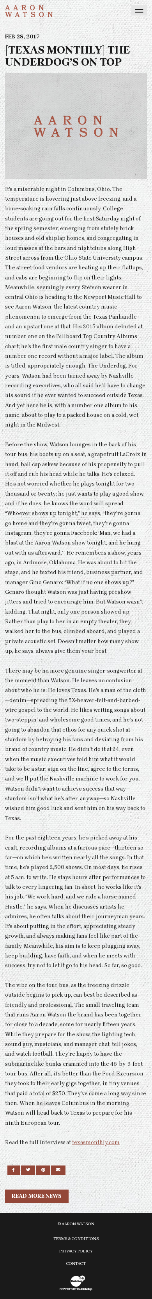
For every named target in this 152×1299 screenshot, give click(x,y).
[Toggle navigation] (139, 10)
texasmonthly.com (96, 1142)
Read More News (37, 1196)
